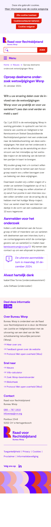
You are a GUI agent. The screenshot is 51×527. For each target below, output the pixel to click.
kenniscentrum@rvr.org (16, 246)
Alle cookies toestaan (26, 15)
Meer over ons (14, 344)
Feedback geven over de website (23, 349)
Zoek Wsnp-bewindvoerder (20, 377)
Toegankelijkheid (12, 451)
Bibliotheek (12, 381)
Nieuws (10, 367)
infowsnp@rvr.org (13, 413)
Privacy (26, 451)
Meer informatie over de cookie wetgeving (26, 9)
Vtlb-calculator (14, 372)
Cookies (37, 451)
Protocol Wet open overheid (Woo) (24, 354)
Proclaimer (9, 456)
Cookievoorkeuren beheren (26, 20)
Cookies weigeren (26, 26)
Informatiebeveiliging (27, 456)
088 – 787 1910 (12, 409)
